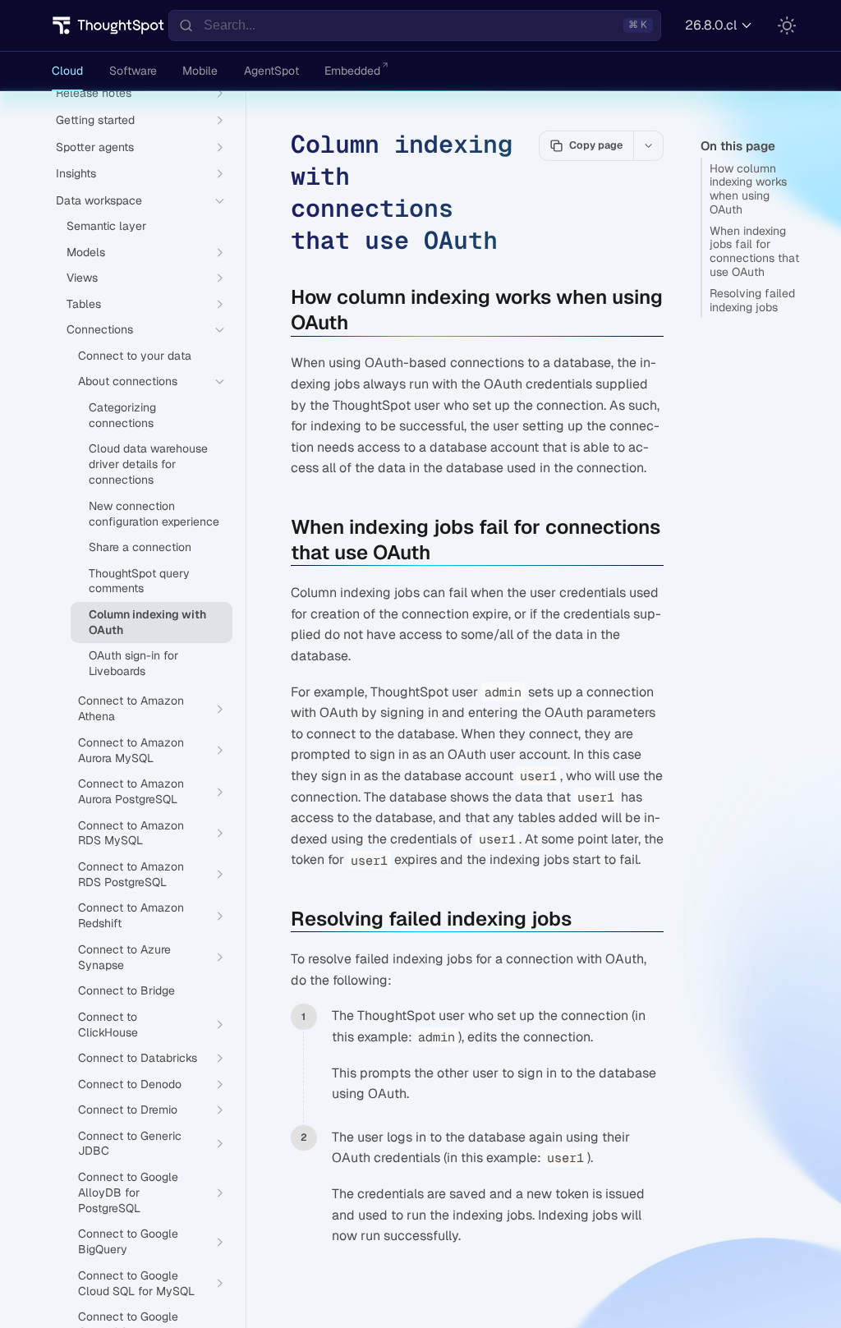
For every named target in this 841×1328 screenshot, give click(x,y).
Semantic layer (106, 225)
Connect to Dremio (127, 1109)
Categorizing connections (122, 415)
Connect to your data (134, 355)
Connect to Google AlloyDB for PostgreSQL (128, 1192)
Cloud (67, 70)
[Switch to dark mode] (787, 25)
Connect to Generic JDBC (130, 1143)
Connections (100, 329)
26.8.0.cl (711, 25)
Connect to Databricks (137, 1057)
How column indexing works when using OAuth (748, 189)
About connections (127, 381)
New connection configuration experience (154, 514)
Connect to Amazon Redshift (131, 915)
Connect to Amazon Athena (131, 708)
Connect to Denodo (130, 1084)
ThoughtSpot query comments (139, 581)
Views (82, 277)
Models (86, 252)
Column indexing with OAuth (147, 622)
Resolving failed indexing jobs (752, 300)
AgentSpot (271, 70)
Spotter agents (95, 147)
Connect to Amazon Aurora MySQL (131, 750)
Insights (76, 173)
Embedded (352, 70)
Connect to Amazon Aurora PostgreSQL (131, 791)
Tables (84, 303)
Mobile (200, 70)
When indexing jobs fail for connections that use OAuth (754, 251)
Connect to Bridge (126, 990)
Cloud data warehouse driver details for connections (148, 464)
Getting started (95, 120)
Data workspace (99, 200)
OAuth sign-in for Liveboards (133, 663)
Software (133, 70)
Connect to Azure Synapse (124, 957)
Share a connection (140, 547)
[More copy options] (648, 145)
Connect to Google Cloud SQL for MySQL (136, 1283)
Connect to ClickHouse (108, 1024)
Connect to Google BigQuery (128, 1241)
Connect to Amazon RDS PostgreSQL (131, 874)
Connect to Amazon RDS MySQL (131, 833)
